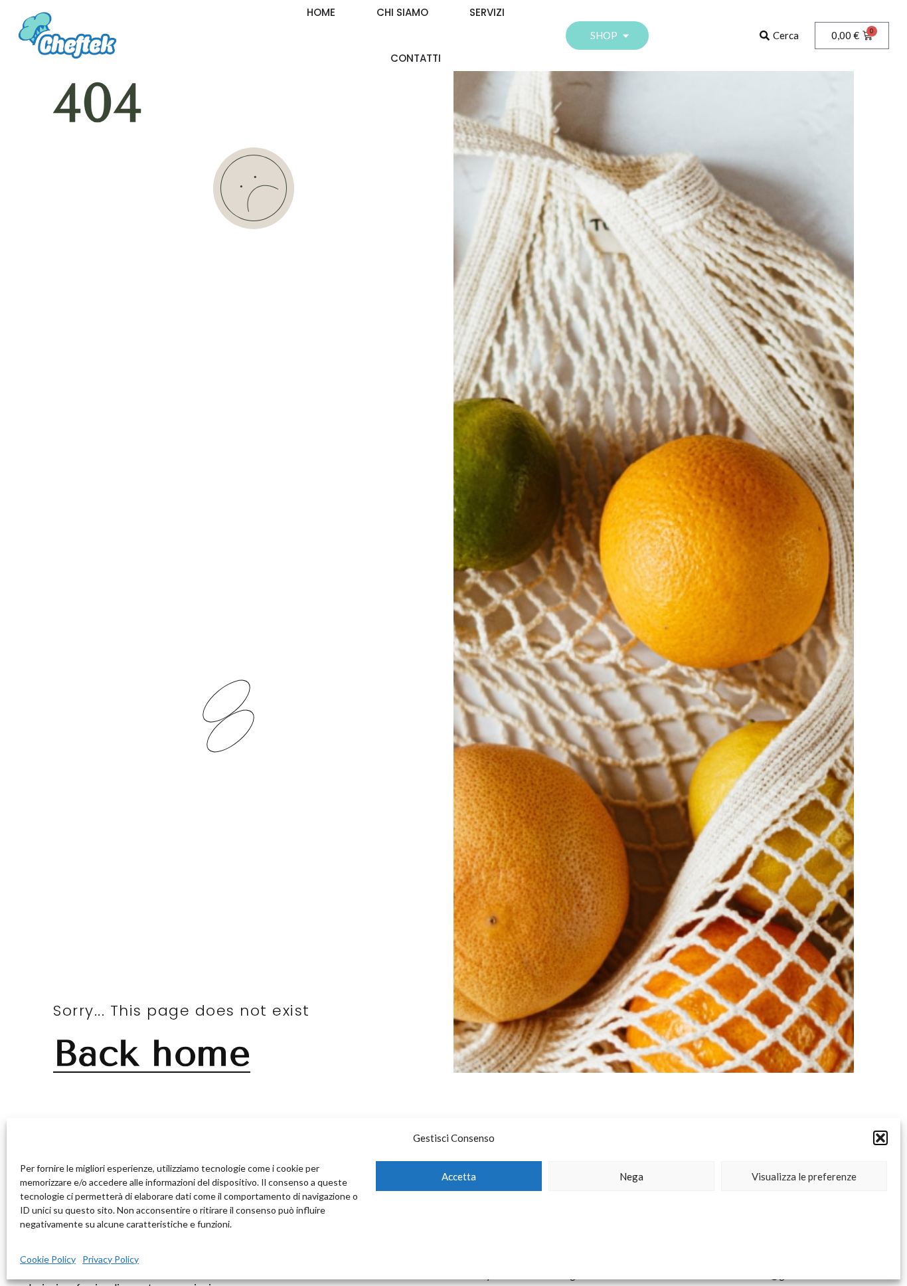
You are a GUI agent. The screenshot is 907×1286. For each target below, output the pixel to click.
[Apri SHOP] (626, 35)
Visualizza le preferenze (804, 1176)
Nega (631, 1176)
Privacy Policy (110, 1259)
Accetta (459, 1176)
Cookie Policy (48, 1259)
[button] (880, 1138)
